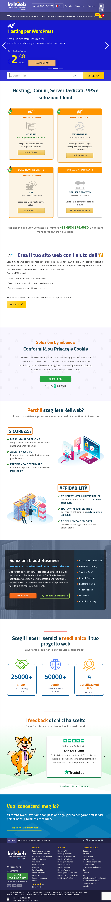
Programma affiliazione (92, 867)
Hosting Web (62, 851)
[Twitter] (87, 840)
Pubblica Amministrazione (42, 856)
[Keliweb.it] (17, 6)
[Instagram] (96, 840)
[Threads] (102, 840)
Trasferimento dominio (41, 854)
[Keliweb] (17, 855)
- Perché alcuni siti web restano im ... (34, 840)
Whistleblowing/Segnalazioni (94, 878)
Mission (86, 854)
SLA (84, 870)
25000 (19, 676)
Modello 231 (87, 886)
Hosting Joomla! (64, 864)
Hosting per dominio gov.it (68, 875)
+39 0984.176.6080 (44, 5)
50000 (53, 676)
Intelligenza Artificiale (66, 878)
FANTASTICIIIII (74, 750)
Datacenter (87, 851)
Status (34, 881)
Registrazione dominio (41, 851)
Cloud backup (37, 867)
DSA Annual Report (48, 895)
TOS (22, 895)
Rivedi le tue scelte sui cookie (68, 895)
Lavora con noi (88, 859)
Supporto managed (39, 878)
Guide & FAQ (88, 856)
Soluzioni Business (39, 859)
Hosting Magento (64, 867)
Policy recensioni (32, 895)
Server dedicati (38, 864)
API (84, 875)
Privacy (9, 895)
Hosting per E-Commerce (67, 873)
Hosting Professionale (66, 856)
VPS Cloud (36, 862)
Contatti (86, 873)
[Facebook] (84, 840)
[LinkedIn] (90, 840)
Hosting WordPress (65, 859)
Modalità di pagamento (92, 862)
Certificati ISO (88, 864)
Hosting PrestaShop (65, 862)
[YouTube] (93, 840)
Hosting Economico (65, 854)
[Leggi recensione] (74, 771)
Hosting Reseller (64, 870)
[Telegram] (99, 840)
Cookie (16, 895)
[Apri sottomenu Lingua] (61, 6)
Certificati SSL (37, 870)
